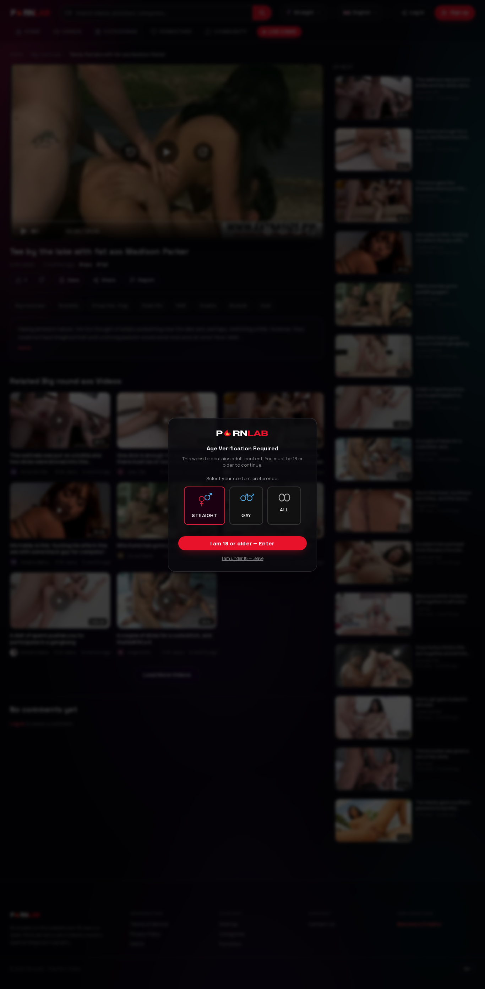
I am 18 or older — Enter (242, 543)
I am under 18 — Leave (242, 558)
